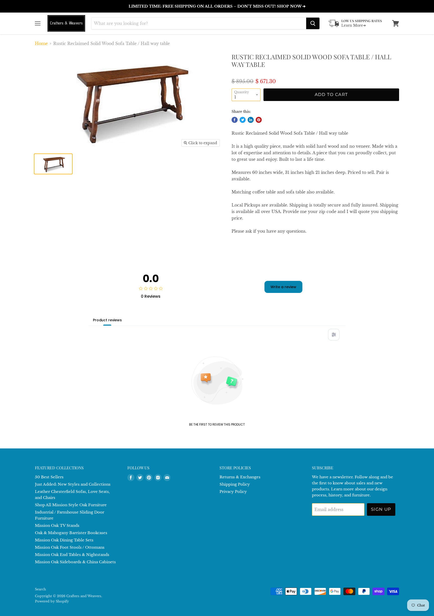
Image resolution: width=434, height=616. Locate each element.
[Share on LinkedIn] (251, 120)
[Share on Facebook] (235, 120)
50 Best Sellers (49, 477)
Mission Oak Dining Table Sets (64, 540)
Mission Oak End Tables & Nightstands (72, 554)
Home (41, 43)
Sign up (381, 509)
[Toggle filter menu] (334, 334)
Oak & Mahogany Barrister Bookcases (71, 532)
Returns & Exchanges (240, 477)
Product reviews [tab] (107, 320)
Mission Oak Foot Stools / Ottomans (69, 547)
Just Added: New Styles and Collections (73, 484)
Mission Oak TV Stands (57, 525)
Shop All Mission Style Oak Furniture (71, 504)
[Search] (312, 23)
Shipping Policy (235, 484)
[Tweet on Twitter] (243, 120)
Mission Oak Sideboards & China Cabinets (75, 561)
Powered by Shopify (52, 601)
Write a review (283, 286)
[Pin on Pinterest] (259, 120)
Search (40, 589)
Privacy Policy (233, 491)
